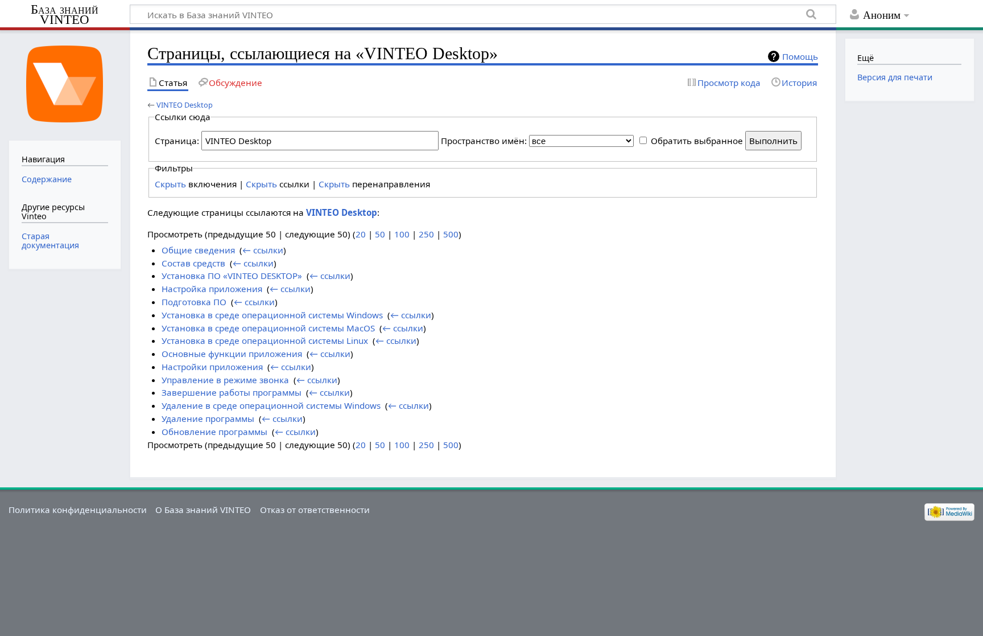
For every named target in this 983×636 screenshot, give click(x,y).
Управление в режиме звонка (225, 379)
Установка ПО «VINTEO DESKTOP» (232, 275)
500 (451, 234)
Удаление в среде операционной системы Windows (271, 405)
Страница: (177, 140)
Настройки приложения (212, 366)
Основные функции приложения (232, 353)
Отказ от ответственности (315, 509)
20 (361, 234)
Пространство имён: (484, 140)
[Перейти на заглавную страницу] (64, 84)
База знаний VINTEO (64, 15)
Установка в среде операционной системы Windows (272, 315)
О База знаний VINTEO (203, 509)
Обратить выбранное (697, 140)
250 (426, 234)
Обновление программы (214, 431)
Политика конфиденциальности (78, 509)
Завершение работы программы (231, 392)
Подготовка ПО (194, 301)
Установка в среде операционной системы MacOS (268, 328)
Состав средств (193, 263)
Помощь (800, 56)
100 (402, 234)
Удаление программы (208, 418)
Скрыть (170, 184)
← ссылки (262, 250)
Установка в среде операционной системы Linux (265, 340)
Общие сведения (198, 250)
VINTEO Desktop (184, 105)
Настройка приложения (212, 288)
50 (380, 234)
